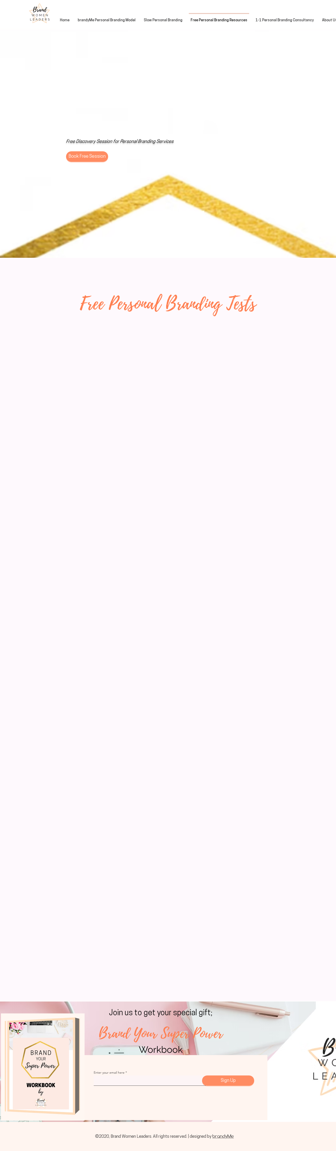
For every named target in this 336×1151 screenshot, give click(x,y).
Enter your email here (109, 1072)
